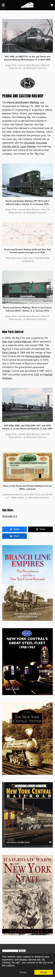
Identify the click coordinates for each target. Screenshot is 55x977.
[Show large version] (27, 36)
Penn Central (9, 352)
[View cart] (52, 5)
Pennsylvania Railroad (37, 356)
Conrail (6, 370)
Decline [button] (23, 972)
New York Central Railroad (16, 341)
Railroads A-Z (9, 516)
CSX (36, 374)
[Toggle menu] (3, 5)
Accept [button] (43, 972)
